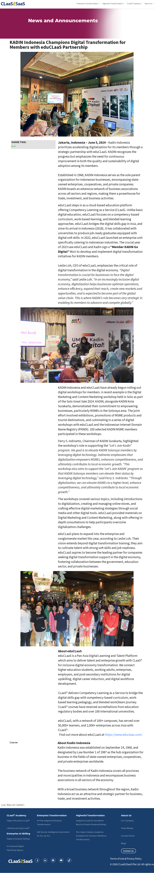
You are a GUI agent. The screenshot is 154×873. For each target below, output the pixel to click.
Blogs (123, 843)
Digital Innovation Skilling (18, 839)
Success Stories (128, 836)
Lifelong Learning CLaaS (18, 828)
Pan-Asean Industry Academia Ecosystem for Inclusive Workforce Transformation (91, 836)
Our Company (127, 820)
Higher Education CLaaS (18, 820)
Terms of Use (117, 859)
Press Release (127, 828)
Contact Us (128, 851)
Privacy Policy (134, 859)
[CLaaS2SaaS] (13, 3)
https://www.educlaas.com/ (123, 734)
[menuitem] (87, 3)
